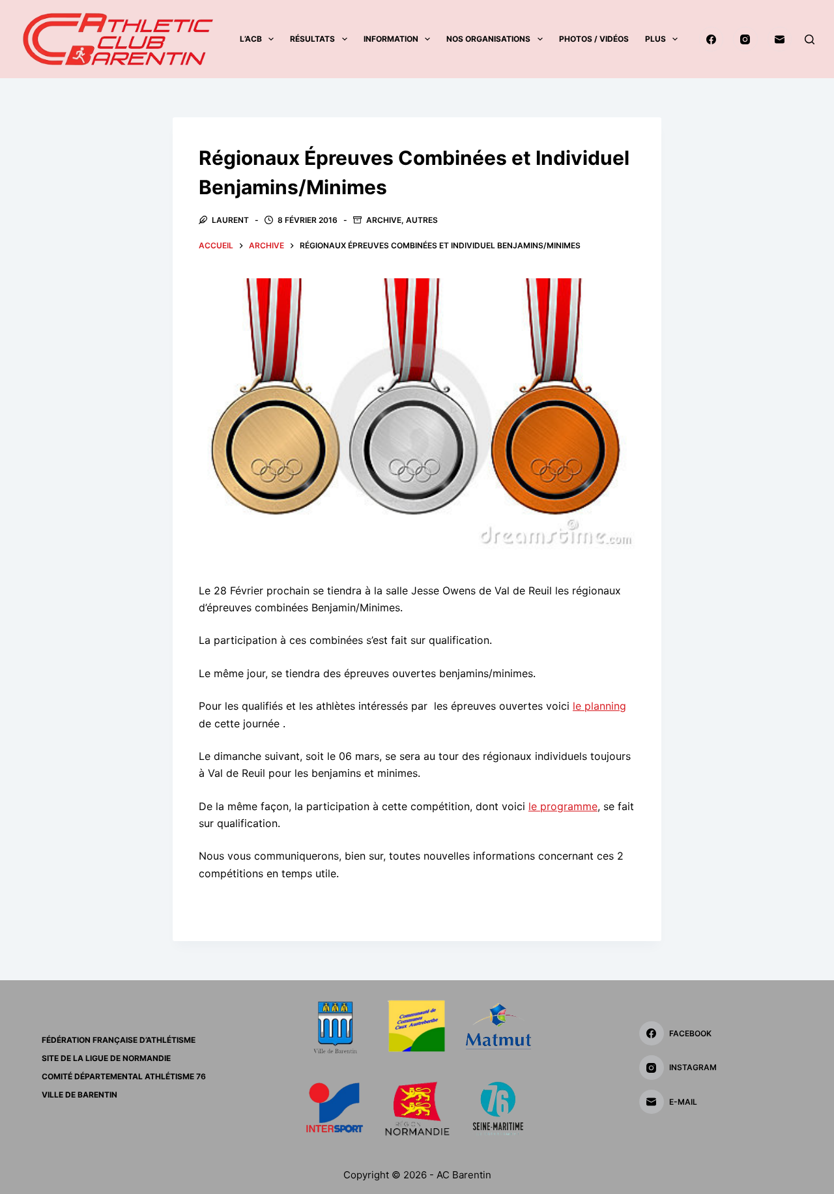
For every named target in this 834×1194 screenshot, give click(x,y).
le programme (562, 806)
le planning (599, 705)
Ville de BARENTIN (79, 1094)
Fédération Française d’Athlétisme (118, 1040)
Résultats (312, 39)
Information (391, 39)
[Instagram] (745, 39)
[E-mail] (780, 39)
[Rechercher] (809, 39)
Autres (422, 220)
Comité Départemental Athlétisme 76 (124, 1076)
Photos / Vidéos (594, 39)
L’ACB (251, 39)
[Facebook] (711, 39)
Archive (383, 220)
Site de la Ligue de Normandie (106, 1058)
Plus (655, 39)
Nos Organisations (488, 39)
